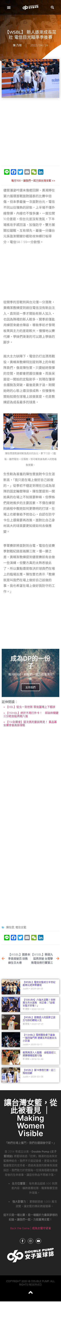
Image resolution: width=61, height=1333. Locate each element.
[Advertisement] (30, 132)
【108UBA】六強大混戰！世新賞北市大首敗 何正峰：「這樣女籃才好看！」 (39, 1002)
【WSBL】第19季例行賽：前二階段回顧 (39, 1071)
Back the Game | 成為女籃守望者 (30, 1228)
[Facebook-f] (22, 1241)
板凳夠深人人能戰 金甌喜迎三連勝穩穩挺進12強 (39, 1054)
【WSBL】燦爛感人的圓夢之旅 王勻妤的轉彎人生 (39, 1019)
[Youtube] (38, 1241)
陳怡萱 (10, 927)
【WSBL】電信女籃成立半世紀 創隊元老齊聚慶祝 (39, 983)
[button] (9, 7)
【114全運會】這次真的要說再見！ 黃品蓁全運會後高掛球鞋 (30, 723)
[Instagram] (30, 1241)
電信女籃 (20, 927)
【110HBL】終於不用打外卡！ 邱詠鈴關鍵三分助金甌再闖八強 (30, 714)
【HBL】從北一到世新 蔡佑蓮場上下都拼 (30, 707)
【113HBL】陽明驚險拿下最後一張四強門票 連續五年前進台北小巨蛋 (40, 1037)
